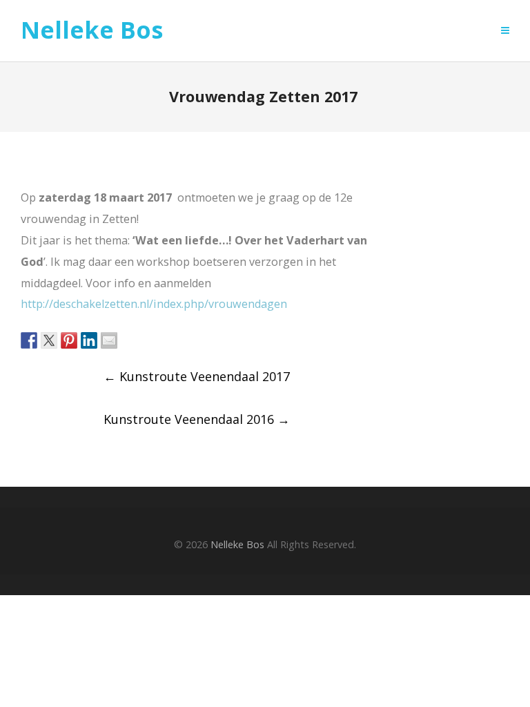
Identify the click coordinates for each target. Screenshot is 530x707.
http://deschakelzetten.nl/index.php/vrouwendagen (155, 303)
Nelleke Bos (92, 30)
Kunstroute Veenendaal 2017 (197, 376)
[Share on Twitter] (49, 340)
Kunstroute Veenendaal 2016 (197, 419)
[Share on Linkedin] (89, 340)
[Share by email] (109, 340)
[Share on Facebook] (29, 340)
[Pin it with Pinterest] (69, 340)
